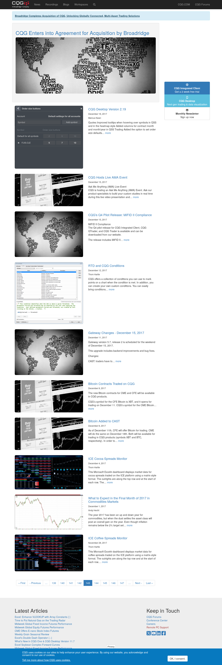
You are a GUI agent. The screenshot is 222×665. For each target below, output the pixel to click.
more (108, 133)
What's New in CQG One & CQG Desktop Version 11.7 (45, 641)
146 (114, 583)
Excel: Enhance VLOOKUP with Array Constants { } (42, 617)
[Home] (22, 4)
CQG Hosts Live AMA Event (107, 177)
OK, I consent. (177, 658)
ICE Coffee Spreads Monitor (107, 538)
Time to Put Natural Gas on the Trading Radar (40, 620)
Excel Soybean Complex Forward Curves (37, 644)
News (37, 4)
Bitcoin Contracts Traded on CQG (111, 383)
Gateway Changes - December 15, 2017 (116, 332)
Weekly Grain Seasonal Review (32, 634)
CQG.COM (184, 4)
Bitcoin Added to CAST (104, 421)
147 (123, 583)
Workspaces (81, 4)
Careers (151, 624)
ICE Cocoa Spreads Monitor (107, 458)
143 (89, 583)
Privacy (111, 646)
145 (106, 583)
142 (80, 583)
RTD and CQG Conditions (106, 265)
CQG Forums (202, 4)
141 (72, 583)
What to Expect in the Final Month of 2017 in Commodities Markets (119, 500)
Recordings (51, 4)
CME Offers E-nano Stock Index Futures (37, 630)
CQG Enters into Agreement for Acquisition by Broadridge (82, 33)
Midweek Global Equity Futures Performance (39, 627)
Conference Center (157, 620)
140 (63, 583)
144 (97, 583)
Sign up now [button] (187, 115)
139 (55, 583)
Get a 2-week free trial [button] (187, 89)
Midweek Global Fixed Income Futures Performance (43, 624)
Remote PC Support (158, 627)
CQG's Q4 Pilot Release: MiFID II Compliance (120, 214)
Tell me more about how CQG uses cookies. (46, 660)
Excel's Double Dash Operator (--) (33, 637)
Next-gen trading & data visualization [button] (187, 102)
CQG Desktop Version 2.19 (107, 109)
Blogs (66, 4)
